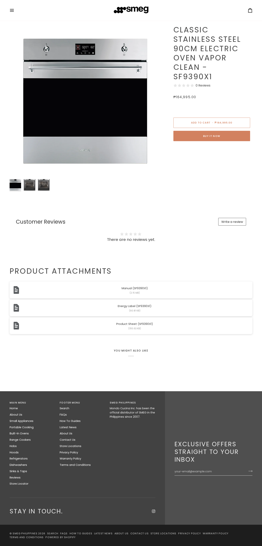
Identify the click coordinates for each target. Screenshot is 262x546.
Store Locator (19, 484)
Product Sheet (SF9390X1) (134, 324)
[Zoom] (85, 101)
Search (64, 408)
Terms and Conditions (75, 465)
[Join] (249, 471)
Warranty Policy (70, 458)
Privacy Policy (69, 452)
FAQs (63, 415)
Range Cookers (20, 440)
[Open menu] (15, 10)
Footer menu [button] (70, 402)
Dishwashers (18, 465)
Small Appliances (21, 421)
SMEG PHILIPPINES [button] (123, 402)
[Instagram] (153, 511)
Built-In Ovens (19, 433)
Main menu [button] (18, 402)
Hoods (14, 452)
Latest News (68, 427)
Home (14, 408)
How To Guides (70, 421)
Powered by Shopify (60, 537)
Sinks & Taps (18, 471)
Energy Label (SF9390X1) (135, 306)
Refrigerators (19, 458)
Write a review (232, 222)
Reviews (15, 477)
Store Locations (70, 446)
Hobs (13, 446)
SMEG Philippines (25, 533)
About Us (16, 415)
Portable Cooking (22, 427)
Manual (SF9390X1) (135, 288)
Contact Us (67, 440)
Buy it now (211, 136)
